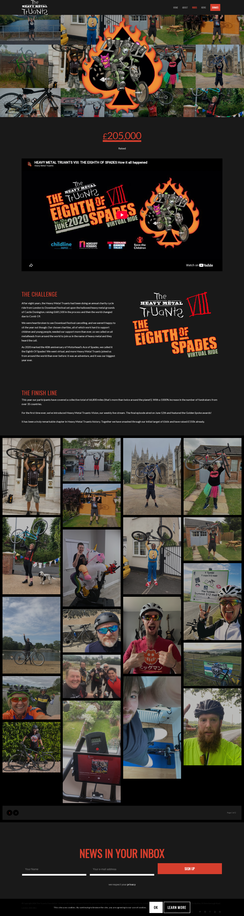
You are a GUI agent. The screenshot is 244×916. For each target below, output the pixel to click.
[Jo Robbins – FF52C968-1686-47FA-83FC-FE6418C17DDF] (32, 699)
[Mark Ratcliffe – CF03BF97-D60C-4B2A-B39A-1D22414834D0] (153, 477)
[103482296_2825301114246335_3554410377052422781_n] (93, 507)
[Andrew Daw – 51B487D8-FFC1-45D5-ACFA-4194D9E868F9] (93, 569)
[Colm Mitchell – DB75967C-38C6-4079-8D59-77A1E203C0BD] (93, 753)
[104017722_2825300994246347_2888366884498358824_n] (93, 461)
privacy (131, 884)
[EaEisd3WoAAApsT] (32, 748)
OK (156, 907)
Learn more (177, 907)
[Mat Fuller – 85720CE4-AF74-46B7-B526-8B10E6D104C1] (214, 665)
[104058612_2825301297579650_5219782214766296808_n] (214, 477)
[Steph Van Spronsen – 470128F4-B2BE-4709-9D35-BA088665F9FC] (32, 636)
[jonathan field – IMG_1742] (93, 678)
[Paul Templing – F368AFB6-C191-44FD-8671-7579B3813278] (153, 636)
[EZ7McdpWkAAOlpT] (93, 632)
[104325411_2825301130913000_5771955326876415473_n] (153, 557)
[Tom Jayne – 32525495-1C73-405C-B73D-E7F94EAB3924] (214, 603)
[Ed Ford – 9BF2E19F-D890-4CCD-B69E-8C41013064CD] (214, 728)
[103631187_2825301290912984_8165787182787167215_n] (214, 540)
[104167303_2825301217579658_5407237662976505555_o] (32, 557)
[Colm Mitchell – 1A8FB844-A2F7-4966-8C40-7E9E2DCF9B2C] (153, 728)
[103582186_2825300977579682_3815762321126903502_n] (32, 477)
